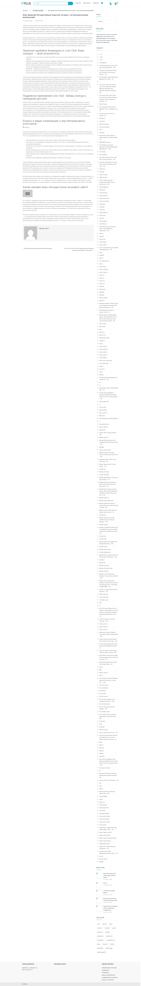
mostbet (107, 932)
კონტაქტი (96, 3)
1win (98, 924)
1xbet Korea (102, 215)
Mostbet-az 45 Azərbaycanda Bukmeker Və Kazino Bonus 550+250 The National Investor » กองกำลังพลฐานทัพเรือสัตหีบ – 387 (108, 583)
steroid (101, 799)
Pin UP (101, 675)
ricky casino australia (104, 768)
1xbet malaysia (103, 221)
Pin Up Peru (102, 721)
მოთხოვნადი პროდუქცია (109, 968)
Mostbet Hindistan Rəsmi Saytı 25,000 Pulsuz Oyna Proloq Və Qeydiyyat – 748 (107, 519)
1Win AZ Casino (103, 104)
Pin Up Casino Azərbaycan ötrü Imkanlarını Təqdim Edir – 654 (107, 700)
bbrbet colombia (103, 297)
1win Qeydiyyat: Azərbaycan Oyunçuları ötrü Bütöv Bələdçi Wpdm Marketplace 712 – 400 (108, 147)
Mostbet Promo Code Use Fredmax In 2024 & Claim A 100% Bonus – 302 (108, 556)
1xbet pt (101, 233)
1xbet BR (107, 928)
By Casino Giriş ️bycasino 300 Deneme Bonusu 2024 (110, 899)
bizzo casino (102, 326)
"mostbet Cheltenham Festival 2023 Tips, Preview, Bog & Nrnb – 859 (108, 66)
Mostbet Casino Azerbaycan (106, 500)
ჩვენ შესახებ (86, 3)
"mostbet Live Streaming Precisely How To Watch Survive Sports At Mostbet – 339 (107, 72)
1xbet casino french (104, 198)
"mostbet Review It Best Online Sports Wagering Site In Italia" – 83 (108, 78)
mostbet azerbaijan (104, 474)
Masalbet (101, 447)
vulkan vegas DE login (104, 835)
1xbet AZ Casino (103, 174)
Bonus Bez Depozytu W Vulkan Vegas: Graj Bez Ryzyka (109, 875)
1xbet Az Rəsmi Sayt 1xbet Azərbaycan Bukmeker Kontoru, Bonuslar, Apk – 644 (107, 182)
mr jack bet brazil (103, 597)
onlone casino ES (103, 626)
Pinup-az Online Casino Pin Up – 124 (108, 732)
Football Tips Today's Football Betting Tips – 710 (108, 389)
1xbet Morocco (103, 224)
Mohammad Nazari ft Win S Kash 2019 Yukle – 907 (107, 460)
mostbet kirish (102, 539)
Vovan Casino (102, 824)
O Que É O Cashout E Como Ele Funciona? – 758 (107, 620)
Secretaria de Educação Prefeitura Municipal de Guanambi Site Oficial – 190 (108, 775)
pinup (98, 944)
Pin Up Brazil (102, 690)
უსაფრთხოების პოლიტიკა (110, 977)
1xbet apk (101, 172)
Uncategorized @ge (38, 10)
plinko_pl (101, 750)
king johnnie (102, 430)
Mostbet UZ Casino (104, 565)
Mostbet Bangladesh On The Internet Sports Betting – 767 (108, 478)
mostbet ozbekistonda (104, 552)
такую (55, 39)
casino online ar (103, 355)
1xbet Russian (102, 242)
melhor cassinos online (105, 450)
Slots (100, 786)
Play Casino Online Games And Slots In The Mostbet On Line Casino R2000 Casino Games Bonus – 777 (108, 737)
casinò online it (103, 357)
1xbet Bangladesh (103, 187)
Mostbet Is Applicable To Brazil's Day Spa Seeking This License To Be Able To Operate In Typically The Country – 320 (108, 530)
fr (99, 404)
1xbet (110, 924)
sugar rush (102, 802)
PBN (100, 670)
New (100, 602)
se (99, 770)
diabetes (101, 374)
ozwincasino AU (110, 940)
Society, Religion (103, 796)
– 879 (100, 60)
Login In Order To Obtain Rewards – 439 (108, 433)
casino (101, 343)
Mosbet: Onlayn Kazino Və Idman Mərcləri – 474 (107, 465)
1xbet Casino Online (104, 201)
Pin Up (105, 883)
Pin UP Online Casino (104, 711)
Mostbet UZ (102, 562)
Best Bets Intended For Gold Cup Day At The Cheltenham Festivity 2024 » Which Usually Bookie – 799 (108, 305)
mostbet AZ (100, 936)
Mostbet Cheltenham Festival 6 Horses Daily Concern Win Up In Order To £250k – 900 (108, 505)
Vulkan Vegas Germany (105, 841)
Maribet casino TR (103, 437)
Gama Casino (102, 407)
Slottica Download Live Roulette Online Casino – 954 (107, 792)
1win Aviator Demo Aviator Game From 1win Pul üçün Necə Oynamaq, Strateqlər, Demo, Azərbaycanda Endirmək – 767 (108, 98)
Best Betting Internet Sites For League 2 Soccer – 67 (106, 311)
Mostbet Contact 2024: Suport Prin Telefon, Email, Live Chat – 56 (108, 511)
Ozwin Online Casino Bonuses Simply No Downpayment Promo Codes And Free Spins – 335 (108, 657)
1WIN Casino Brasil (104, 124)
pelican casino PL (103, 672)
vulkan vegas (109, 948)
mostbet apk (102, 469)
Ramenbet (101, 756)
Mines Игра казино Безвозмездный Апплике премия (37, 248)
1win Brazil (102, 121)
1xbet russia (102, 239)
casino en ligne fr (103, 349)
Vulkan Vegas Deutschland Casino (108, 838)
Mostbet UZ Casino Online (105, 568)
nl (99, 605)
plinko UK (101, 748)
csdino (101, 372)
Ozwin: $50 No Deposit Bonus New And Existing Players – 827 (108, 663)
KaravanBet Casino (104, 424)
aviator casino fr (103, 272)
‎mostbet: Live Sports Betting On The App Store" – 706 (108, 590)
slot (100, 783)
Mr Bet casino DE (103, 594)
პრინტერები (105, 970)
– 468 (100, 57)
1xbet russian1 (103, 245)
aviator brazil (102, 266)
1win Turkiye (102, 151)
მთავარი (78, 3)
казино (101, 856)
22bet (100, 252)
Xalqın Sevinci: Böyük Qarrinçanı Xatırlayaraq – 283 (107, 847)
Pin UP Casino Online (104, 704)
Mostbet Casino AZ (104, 497)
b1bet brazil (102, 289)
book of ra (102, 332)
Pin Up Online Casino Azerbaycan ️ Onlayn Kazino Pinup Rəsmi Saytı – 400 (108, 716)
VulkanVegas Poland (104, 843)
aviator (114, 928)
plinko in (101, 745)
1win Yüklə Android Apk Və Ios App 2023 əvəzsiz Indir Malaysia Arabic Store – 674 (108, 164)
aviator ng (101, 283)
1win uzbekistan (103, 154)
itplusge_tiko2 (44, 228)
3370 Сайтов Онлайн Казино (109, 891)
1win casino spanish (104, 127)
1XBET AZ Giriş (103, 177)
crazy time (102, 369)
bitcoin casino (102, 323)
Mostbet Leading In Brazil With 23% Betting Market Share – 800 (108, 542)
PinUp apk (101, 727)
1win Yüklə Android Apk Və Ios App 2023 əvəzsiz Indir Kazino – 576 (108, 158)
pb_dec (101, 667)
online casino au (103, 624)
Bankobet (101, 292)
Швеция (101, 861)
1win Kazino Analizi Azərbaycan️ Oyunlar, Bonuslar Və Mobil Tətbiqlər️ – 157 (108, 137)
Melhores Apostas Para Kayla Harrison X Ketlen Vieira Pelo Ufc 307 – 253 (108, 454)
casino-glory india (103, 363)
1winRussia (102, 169)
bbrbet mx (101, 300)
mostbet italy (102, 536)
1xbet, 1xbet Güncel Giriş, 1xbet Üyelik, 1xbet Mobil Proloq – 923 (108, 248)
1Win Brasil (102, 118)
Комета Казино (103, 859)
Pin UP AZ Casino (103, 685)
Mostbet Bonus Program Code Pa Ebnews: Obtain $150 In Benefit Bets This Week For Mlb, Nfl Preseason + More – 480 (108, 492)
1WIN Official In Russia (105, 142)
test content (102, 810)
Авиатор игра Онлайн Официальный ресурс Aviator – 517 (108, 852)
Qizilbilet (101, 753)
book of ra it (102, 335)
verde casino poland (104, 819)
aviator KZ (100, 932)
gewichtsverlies (103, 410)
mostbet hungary (103, 524)
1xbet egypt (102, 204)
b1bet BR (101, 286)
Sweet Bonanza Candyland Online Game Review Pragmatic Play (110, 908)
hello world (102, 415)
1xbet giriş (101, 207)
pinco (100, 724)
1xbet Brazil (102, 190)
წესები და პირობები (108, 980)
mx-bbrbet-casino (103, 600)
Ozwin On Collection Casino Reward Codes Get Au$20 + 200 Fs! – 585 (108, 651)
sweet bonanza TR (104, 807)
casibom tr (102, 340)
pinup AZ (105, 944)
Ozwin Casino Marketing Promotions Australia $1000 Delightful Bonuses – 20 (108, 646)
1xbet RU (101, 236)
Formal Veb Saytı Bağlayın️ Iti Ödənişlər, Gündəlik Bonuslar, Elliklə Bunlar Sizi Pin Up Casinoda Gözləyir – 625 (108, 395)
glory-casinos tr (103, 413)
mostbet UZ (109, 936)
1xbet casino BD (103, 195)
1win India (101, 132)
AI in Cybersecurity (104, 261)
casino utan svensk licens (105, 360)
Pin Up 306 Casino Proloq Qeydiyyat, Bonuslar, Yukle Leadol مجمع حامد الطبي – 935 (108, 680)
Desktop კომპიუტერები (108, 975)
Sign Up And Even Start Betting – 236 (108, 780)
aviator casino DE (103, 269)
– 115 (100, 54)
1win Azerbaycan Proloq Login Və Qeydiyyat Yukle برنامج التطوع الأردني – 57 (108, 109)
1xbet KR (101, 218)
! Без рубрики (102, 62)
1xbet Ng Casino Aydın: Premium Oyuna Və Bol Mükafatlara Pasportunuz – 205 (107, 228)
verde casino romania (104, 822)
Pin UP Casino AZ (103, 696)
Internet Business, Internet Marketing (108, 418)
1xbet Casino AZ (103, 192)
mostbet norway (103, 546)
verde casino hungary (104, 816)
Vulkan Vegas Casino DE (105, 832)
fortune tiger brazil (104, 401)
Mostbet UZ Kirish (103, 571)
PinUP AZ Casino (103, 729)
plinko (100, 742)
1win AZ (104, 924)
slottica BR (100, 948)
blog (100, 329)
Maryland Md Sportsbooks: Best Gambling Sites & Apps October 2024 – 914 (108, 442)
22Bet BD (101, 255)
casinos (101, 366)
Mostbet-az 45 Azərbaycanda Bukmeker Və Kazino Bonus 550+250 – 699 (108, 576)
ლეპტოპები (105, 972)
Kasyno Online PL (103, 427)
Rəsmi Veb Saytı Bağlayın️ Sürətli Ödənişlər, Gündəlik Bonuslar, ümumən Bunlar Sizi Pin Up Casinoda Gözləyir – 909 (108, 762)
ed (100, 382)
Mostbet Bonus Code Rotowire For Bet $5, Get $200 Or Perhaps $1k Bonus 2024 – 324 (108, 484)
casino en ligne (103, 346)
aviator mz (102, 280)
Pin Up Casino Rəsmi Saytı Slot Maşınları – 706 (107, 708)
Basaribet (101, 295)
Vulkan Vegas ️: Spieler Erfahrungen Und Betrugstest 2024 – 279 (108, 828)
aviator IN (101, 275)
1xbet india (102, 209)
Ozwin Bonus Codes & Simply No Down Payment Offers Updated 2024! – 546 (108, 634)
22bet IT (101, 258)
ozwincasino (100, 940)
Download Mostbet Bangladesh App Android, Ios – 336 (108, 378)
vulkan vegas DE (101, 952)
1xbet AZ (99, 928)
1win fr (101, 129)
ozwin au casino (103, 629)
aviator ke (101, 278)
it (99, 421)
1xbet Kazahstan (103, 212)
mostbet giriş (102, 515)
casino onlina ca (103, 352)
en (100, 385)
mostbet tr (102, 560)
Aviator (101, 264)
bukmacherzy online (104, 338)
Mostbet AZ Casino (104, 472)
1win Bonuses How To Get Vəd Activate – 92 (106, 114)
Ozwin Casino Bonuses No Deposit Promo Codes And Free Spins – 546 (108, 640)
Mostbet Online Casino (105, 549)
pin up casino (102, 693)
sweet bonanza (103, 805)
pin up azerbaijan (103, 688)
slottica (101, 788)
